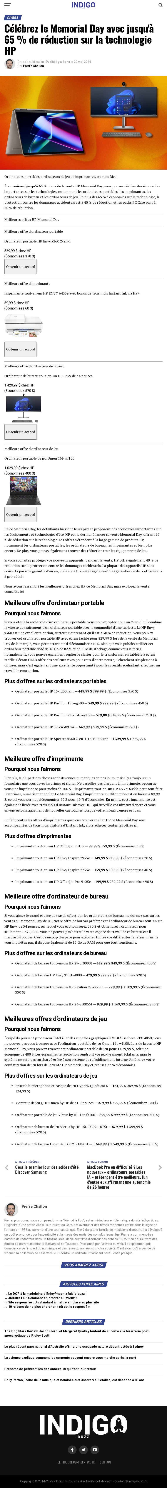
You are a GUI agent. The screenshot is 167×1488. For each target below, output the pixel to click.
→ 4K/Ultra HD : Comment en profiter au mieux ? (40, 1298)
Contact (106, 1462)
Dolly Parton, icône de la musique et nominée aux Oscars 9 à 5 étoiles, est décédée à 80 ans (74, 1380)
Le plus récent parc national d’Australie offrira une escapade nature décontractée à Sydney (74, 1347)
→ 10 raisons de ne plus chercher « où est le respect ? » (47, 1307)
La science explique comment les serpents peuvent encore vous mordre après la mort (70, 1358)
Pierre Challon (33, 66)
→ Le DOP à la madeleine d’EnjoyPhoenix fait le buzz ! (45, 1294)
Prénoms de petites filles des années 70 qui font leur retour (50, 1369)
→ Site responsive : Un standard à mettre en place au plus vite (51, 1302)
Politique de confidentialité (75, 1462)
